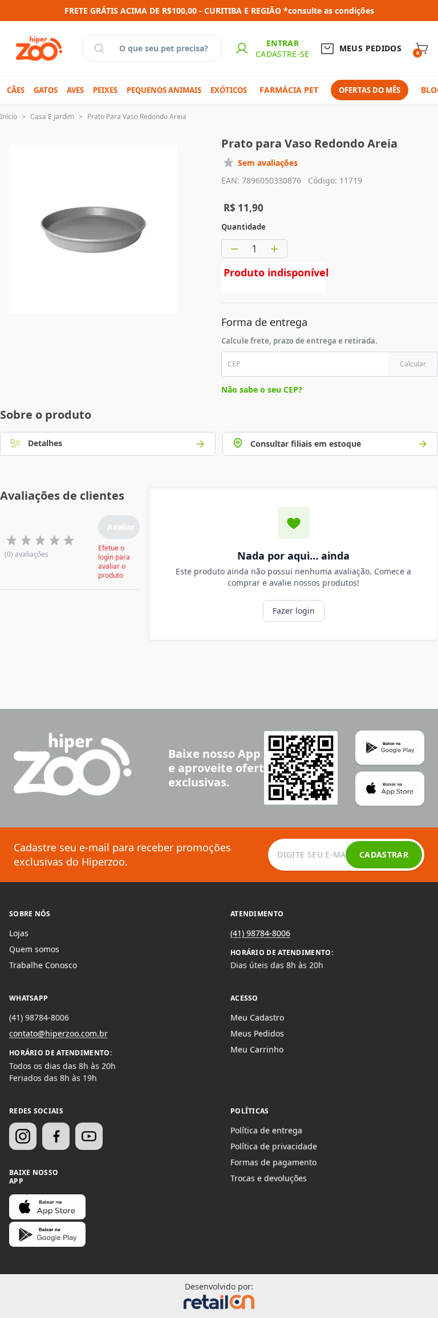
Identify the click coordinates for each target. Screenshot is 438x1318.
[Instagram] (22, 1136)
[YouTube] (89, 1136)
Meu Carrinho (256, 1049)
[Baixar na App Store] (47, 1206)
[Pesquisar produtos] (99, 48)
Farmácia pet (288, 89)
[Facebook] (56, 1136)
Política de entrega (266, 1130)
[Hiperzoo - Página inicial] (39, 48)
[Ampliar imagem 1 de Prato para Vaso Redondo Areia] (93, 229)
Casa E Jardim (52, 116)
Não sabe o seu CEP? (261, 389)
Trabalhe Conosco (43, 965)
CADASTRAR (383, 854)
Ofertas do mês (369, 90)
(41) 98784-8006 (260, 933)
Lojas (19, 933)
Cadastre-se (283, 53)
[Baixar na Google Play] (47, 1234)
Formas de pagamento (273, 1162)
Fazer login (294, 610)
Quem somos (34, 949)
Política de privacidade (273, 1146)
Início (8, 116)
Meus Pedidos (257, 1033)
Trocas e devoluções (268, 1178)
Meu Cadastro (257, 1017)
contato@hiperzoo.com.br (58, 1033)
